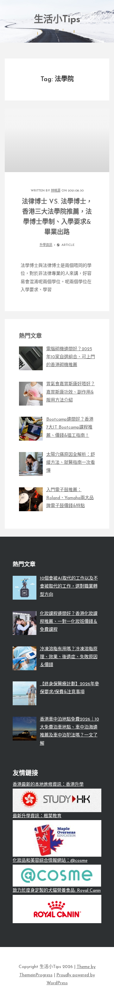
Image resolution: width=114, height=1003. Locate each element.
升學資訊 (46, 245)
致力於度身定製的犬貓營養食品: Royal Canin (57, 890)
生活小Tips (57, 20)
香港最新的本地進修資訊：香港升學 (48, 784)
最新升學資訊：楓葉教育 (37, 816)
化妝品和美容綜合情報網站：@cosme (50, 860)
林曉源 (55, 190)
